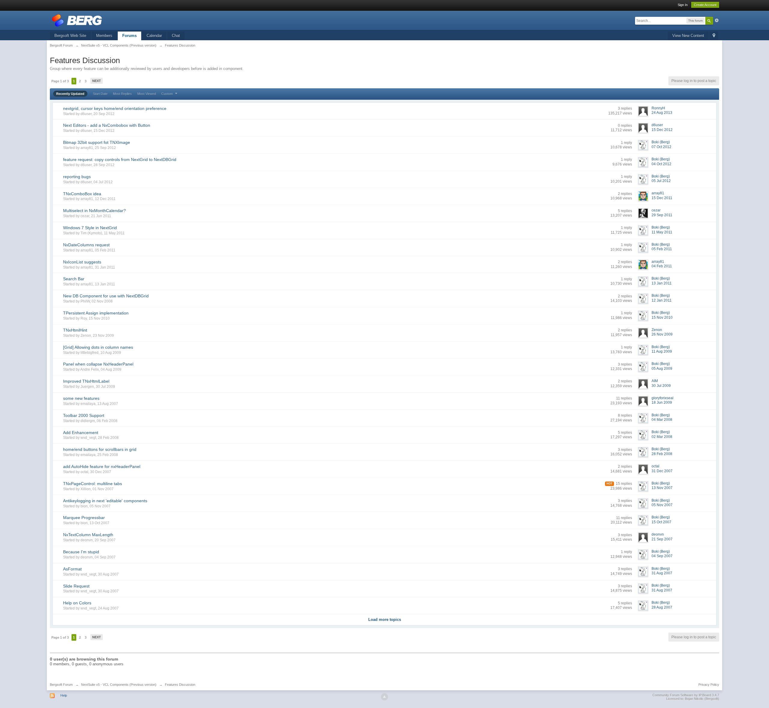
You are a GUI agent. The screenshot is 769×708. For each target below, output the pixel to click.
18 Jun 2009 (662, 402)
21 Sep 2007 (662, 539)
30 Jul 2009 (661, 386)
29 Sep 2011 (662, 215)
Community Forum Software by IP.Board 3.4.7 (685, 695)
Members (104, 35)
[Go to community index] (77, 20)
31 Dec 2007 (662, 471)
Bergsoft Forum (61, 684)
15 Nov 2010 (662, 317)
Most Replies (122, 94)
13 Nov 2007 (662, 488)
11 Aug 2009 (662, 351)
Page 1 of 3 (60, 81)
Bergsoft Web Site (70, 35)
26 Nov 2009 (662, 334)
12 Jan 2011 (662, 300)
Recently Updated (70, 94)
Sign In (683, 5)
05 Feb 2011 (662, 249)
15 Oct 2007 (661, 522)
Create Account (705, 5)
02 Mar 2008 (662, 437)
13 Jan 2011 (662, 283)
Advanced (716, 20)
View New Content (688, 35)
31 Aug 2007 (662, 573)
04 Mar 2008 (662, 420)
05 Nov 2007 (662, 505)
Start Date (100, 94)
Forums (129, 35)
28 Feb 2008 (662, 454)
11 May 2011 (662, 232)
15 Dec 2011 (662, 198)
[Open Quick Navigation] (714, 36)
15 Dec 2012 (662, 130)
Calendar (154, 35)
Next (96, 81)
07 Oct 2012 (661, 147)
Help (63, 695)
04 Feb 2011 (662, 266)
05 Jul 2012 (661, 181)
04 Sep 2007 (662, 556)
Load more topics (384, 619)
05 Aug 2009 (662, 368)
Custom (167, 94)
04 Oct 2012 (661, 164)
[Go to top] (384, 696)
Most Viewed (146, 94)
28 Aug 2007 (662, 607)
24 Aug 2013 (662, 113)
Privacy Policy (708, 684)
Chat (176, 35)
